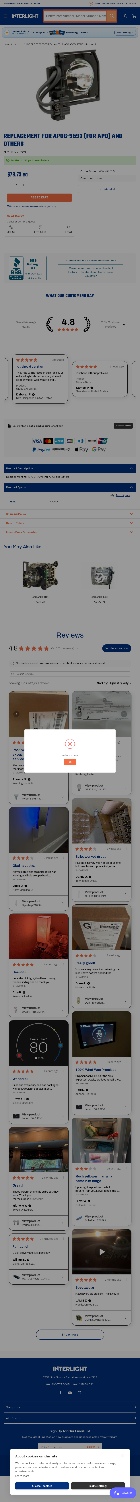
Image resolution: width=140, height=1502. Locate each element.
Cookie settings (98, 1486)
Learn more (22, 1476)
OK (70, 762)
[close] (122, 1456)
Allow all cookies (42, 1486)
